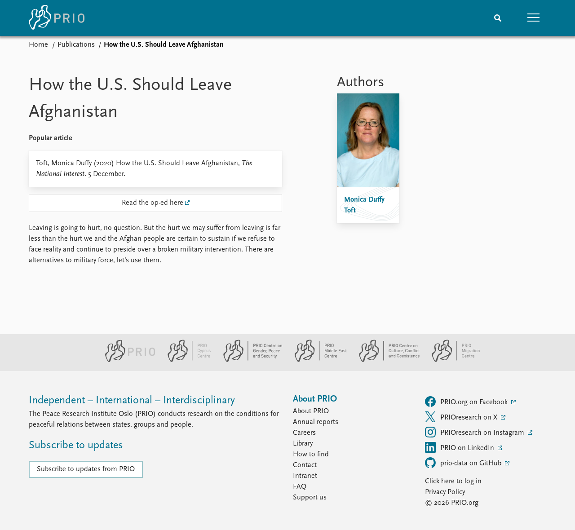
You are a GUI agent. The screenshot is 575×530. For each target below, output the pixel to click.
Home (38, 45)
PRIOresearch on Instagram (483, 433)
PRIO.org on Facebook (474, 402)
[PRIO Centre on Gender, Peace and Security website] (249, 360)
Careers (304, 433)
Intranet (305, 476)
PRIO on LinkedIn (468, 448)
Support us (310, 497)
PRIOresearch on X (469, 417)
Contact (305, 465)
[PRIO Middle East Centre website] (317, 360)
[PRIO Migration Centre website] (451, 360)
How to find (311, 454)
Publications (76, 45)
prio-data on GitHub (471, 463)
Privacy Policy (445, 492)
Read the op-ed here (152, 203)
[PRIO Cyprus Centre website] (185, 360)
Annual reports (315, 422)
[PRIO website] (126, 360)
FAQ (299, 486)
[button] (534, 18)
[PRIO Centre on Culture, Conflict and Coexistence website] (385, 360)
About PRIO (311, 411)
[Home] (56, 18)
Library (303, 443)
